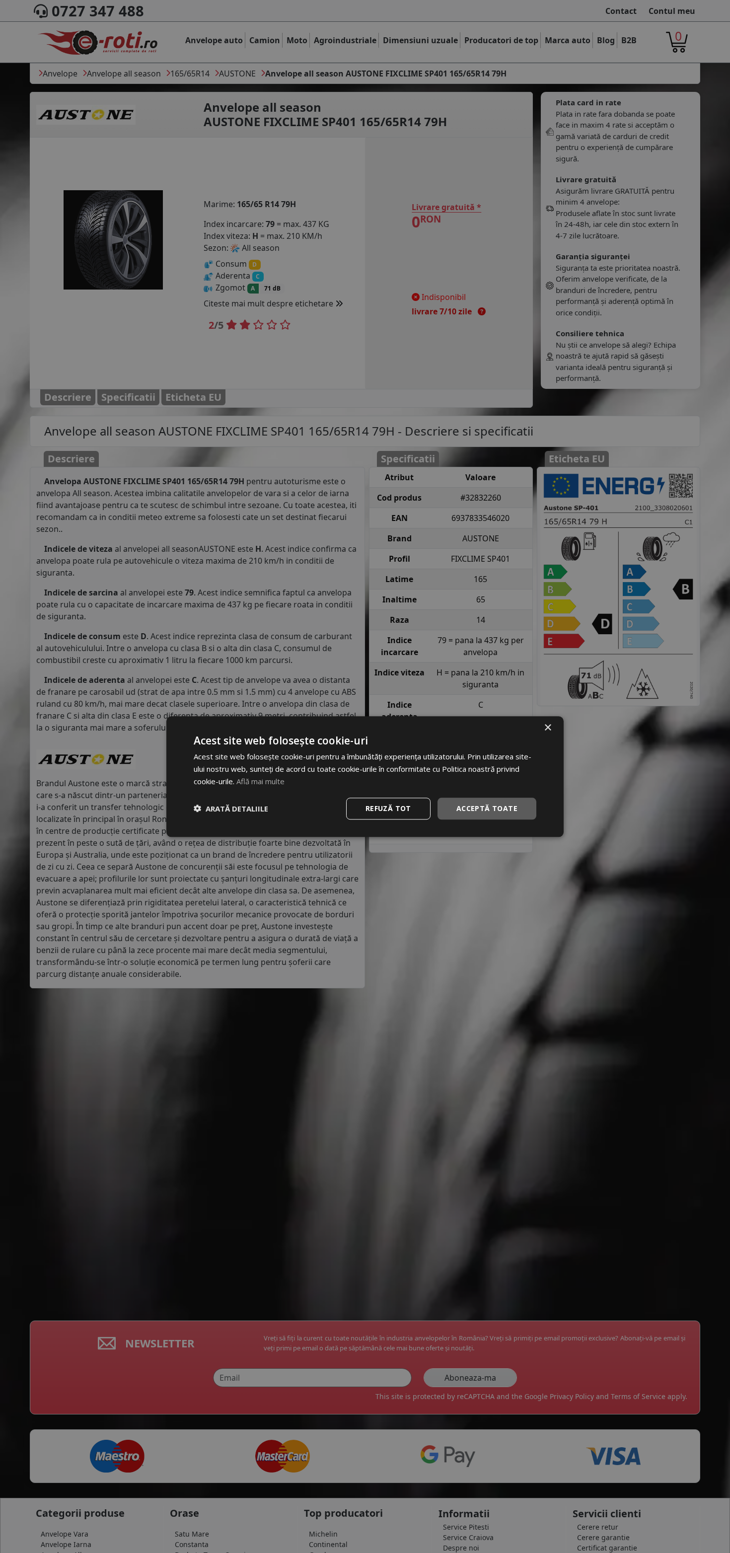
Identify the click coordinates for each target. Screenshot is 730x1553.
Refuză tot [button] (388, 808)
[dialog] (365, 776)
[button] (231, 808)
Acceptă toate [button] (486, 808)
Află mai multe (260, 781)
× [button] (547, 728)
